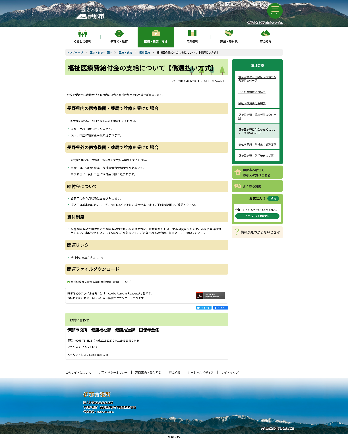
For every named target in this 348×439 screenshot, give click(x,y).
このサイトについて (78, 372)
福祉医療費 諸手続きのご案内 (257, 155)
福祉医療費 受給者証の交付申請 (257, 116)
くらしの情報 (82, 41)
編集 (273, 198)
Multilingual (256, 5)
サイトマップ (230, 372)
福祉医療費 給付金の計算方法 (257, 144)
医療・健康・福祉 (155, 41)
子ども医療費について (252, 92)
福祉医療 (144, 52)
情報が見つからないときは (260, 232)
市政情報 (192, 41)
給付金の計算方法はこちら (87, 258)
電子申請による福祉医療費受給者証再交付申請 (257, 79)
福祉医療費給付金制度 (252, 103)
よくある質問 (252, 186)
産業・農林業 (229, 41)
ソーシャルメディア (201, 372)
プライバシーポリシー (113, 372)
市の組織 (174, 372)
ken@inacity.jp (98, 354)
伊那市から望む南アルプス (278, 428)
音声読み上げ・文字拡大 (227, 7)
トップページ (75, 52)
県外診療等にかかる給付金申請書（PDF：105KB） (102, 282)
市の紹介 (265, 41)
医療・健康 (125, 52)
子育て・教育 (119, 41)
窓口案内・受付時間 (148, 372)
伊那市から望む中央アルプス (265, 23)
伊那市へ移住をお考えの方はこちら (257, 172)
